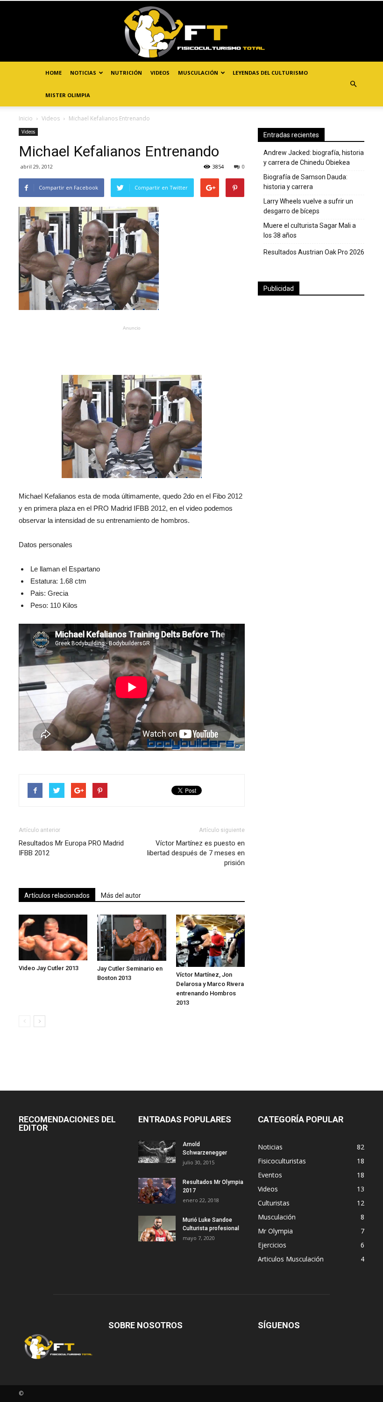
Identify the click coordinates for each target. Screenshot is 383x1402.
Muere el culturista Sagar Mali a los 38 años (309, 230)
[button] (353, 84)
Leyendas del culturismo (270, 72)
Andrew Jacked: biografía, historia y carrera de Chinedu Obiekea (313, 157)
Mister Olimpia (67, 95)
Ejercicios (272, 1244)
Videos (160, 72)
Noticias (83, 72)
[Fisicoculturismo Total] (191, 32)
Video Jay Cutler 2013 (48, 968)
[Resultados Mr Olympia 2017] (157, 1191)
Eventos (270, 1174)
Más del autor (121, 895)
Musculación (198, 72)
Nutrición (126, 72)
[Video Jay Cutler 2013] (53, 937)
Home (53, 72)
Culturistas (274, 1202)
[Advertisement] (131, 348)
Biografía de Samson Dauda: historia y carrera (305, 181)
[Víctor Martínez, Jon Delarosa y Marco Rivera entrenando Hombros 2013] (210, 941)
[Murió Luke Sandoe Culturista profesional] (157, 1228)
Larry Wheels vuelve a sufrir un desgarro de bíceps (308, 206)
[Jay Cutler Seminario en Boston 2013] (131, 937)
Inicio (26, 118)
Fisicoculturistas (282, 1160)
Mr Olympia (275, 1230)
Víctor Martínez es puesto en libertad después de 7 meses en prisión (196, 853)
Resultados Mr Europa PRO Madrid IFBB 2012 (71, 848)
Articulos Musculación (291, 1258)
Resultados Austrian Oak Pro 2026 (313, 252)
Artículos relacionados (57, 895)
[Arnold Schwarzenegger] (157, 1151)
